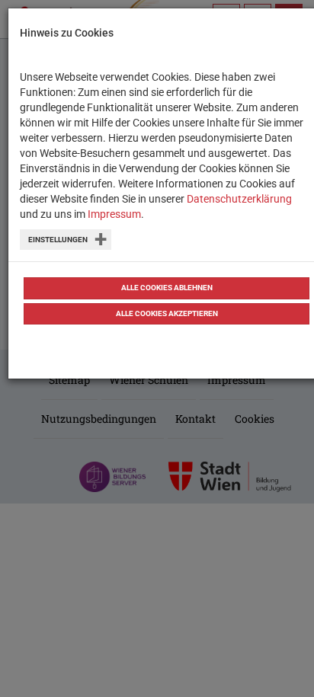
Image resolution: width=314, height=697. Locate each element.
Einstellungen (58, 239)
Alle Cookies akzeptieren (167, 313)
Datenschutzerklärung (239, 199)
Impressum (114, 214)
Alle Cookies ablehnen (167, 287)
